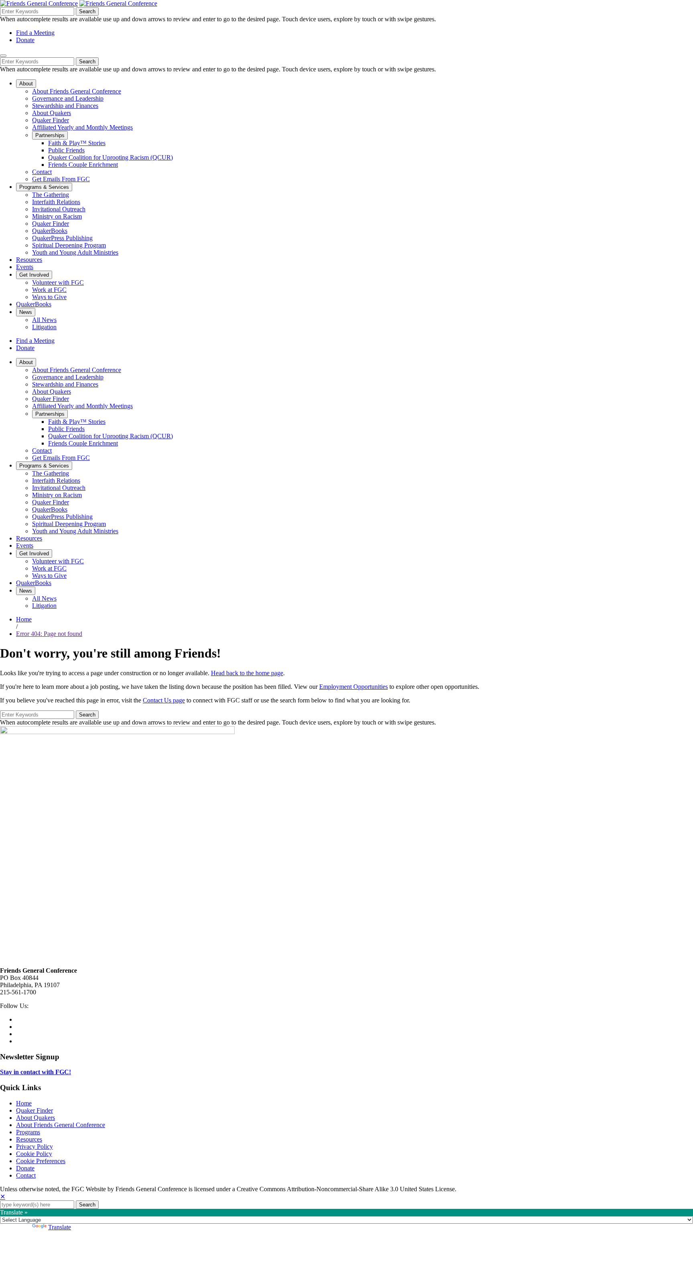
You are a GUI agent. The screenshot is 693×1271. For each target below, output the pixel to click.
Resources (29, 1139)
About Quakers (35, 1117)
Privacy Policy (34, 1146)
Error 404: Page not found (49, 633)
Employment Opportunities (353, 686)
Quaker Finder (34, 1110)
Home (24, 619)
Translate (59, 1227)
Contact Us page (164, 700)
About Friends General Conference (60, 1124)
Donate (25, 39)
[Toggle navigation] (3, 56)
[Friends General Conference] (118, 3)
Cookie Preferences (40, 1161)
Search (87, 11)
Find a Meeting (35, 32)
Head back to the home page (247, 673)
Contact (26, 1175)
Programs (28, 1132)
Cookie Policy (34, 1153)
